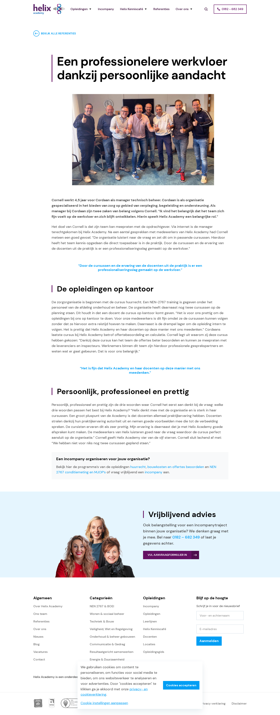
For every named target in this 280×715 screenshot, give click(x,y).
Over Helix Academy (47, 606)
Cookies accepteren (181, 685)
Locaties (149, 644)
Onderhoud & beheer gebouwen (112, 637)
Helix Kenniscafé (131, 9)
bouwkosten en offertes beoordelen (175, 467)
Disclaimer (239, 703)
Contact (39, 659)
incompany (153, 472)
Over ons (182, 9)
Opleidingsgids (153, 652)
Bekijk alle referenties (58, 33)
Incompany (106, 9)
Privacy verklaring (213, 703)
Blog (36, 644)
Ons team (40, 614)
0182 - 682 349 (232, 9)
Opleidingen (79, 9)
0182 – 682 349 (186, 537)
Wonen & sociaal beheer (107, 614)
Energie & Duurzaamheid (107, 659)
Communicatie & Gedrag (107, 644)
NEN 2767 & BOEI (102, 606)
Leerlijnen (150, 621)
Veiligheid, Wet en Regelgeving (111, 629)
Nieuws (38, 637)
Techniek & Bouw (102, 621)
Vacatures (40, 652)
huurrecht (138, 467)
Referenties (161, 9)
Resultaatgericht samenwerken (111, 652)
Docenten (150, 637)
